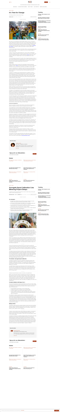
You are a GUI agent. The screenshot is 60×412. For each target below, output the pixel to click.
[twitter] (22, 19)
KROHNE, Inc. (20, 194)
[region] (30, 410)
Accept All (56, 410)
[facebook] (20, 19)
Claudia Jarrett (11, 16)
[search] (10, 2)
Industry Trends (11, 10)
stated (17, 65)
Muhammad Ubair (11, 194)
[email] (25, 19)
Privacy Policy (22, 410)
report (28, 54)
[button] (9, 2)
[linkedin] (21, 19)
